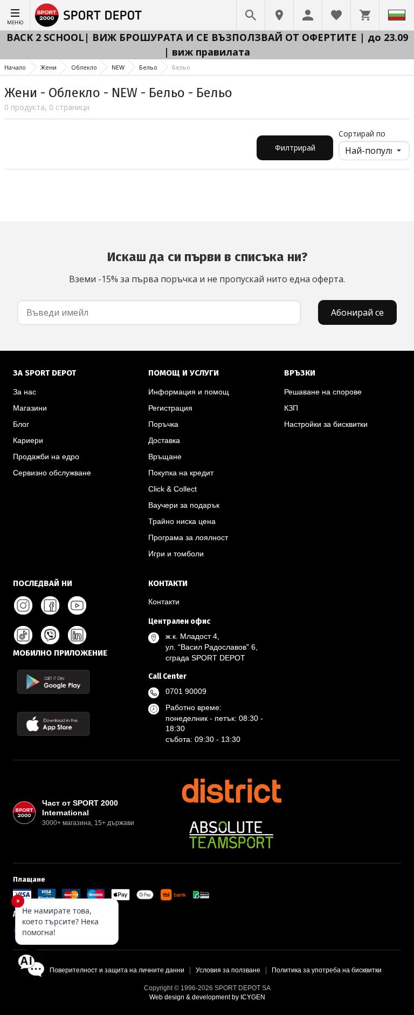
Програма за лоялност (188, 537)
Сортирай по (362, 133)
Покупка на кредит (180, 472)
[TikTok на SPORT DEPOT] (23, 635)
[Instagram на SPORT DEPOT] (23, 605)
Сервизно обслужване (52, 472)
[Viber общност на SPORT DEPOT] (50, 635)
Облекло (84, 67)
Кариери (28, 440)
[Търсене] (251, 15)
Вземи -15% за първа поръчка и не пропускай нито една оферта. (207, 267)
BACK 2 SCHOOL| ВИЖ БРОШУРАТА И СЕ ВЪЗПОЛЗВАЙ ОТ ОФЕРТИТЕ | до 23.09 (207, 37)
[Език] (397, 15)
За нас (24, 391)
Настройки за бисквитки (326, 424)
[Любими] (336, 15)
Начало (15, 67)
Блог (21, 424)
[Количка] (365, 15)
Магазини (30, 408)
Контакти (164, 601)
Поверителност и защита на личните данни (117, 970)
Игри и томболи (176, 553)
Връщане (165, 456)
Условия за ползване (228, 970)
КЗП (291, 408)
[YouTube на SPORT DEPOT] (77, 605)
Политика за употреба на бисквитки (327, 970)
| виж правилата (207, 51)
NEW (118, 67)
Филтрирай (295, 147)
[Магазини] (279, 15)
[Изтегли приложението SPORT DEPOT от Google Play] (53, 681)
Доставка (164, 440)
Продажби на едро (46, 456)
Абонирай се (357, 312)
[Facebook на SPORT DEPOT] (50, 605)
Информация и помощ (188, 391)
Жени (48, 67)
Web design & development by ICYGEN (207, 997)
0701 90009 (185, 691)
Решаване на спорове (323, 391)
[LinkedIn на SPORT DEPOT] (77, 635)
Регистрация (170, 408)
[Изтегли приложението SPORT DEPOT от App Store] (53, 723)
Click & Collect (172, 489)
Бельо (148, 67)
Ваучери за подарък (183, 505)
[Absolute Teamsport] (231, 835)
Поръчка (163, 424)
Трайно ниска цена (182, 521)
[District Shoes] (231, 790)
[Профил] (308, 15)
